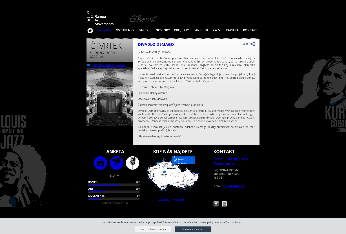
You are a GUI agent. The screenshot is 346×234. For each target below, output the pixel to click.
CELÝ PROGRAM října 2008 (109, 65)
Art (91, 188)
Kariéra (232, 30)
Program (104, 30)
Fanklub (200, 30)
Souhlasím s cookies (193, 229)
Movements (96, 195)
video (116, 163)
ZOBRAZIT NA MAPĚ (171, 199)
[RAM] (121, 24)
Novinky (163, 30)
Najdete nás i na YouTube (224, 204)
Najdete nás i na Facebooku (216, 204)
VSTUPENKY (125, 30)
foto (100, 163)
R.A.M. (216, 30)
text (132, 163)
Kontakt (250, 30)
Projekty (181, 30)
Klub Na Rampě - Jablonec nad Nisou (90, 28)
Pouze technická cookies (152, 229)
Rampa (92, 181)
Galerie (145, 30)
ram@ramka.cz (233, 186)
